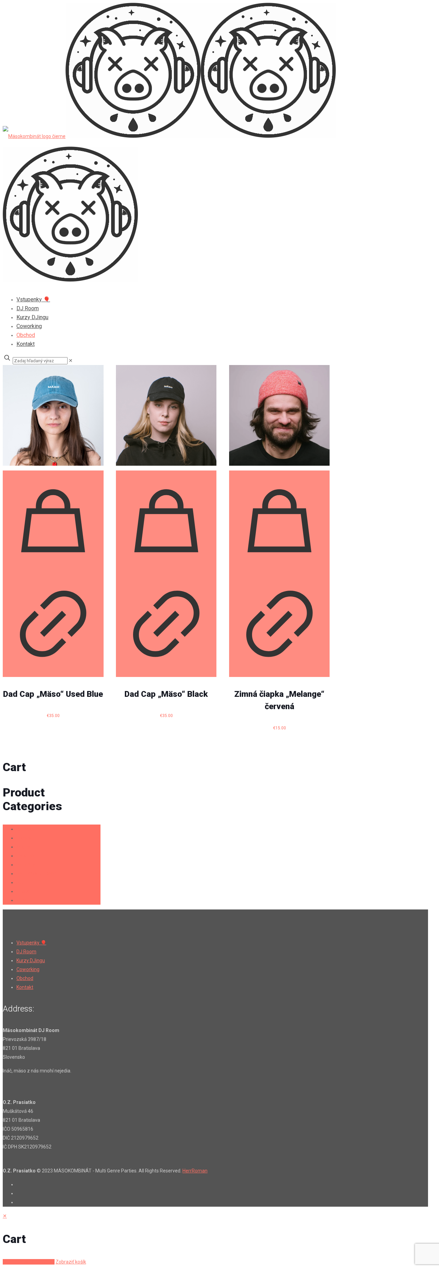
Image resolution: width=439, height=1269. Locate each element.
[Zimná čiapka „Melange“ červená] (279, 415)
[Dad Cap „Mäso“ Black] (166, 415)
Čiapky (23, 838)
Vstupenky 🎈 (31, 942)
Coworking (27, 969)
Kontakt (24, 987)
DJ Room (26, 951)
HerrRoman (194, 1170)
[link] (71, 360)
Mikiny (23, 847)
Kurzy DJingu (30, 960)
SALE (22, 882)
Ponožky (25, 864)
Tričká (22, 891)
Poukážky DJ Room (37, 873)
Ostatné (25, 855)
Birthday (25, 829)
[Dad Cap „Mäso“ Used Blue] (53, 415)
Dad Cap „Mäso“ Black (166, 694)
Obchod (24, 978)
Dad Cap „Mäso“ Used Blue (53, 694)
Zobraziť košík (71, 1262)
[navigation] (219, 1238)
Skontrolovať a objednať (29, 1262)
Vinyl (21, 900)
